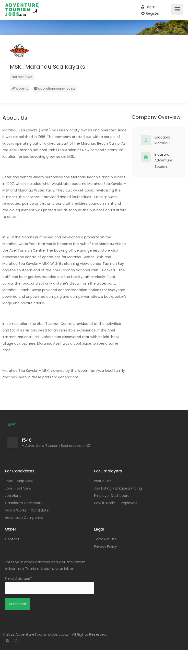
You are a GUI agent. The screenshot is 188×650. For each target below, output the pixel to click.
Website (22, 88)
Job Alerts (13, 495)
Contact (12, 539)
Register (152, 13)
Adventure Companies (24, 517)
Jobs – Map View (19, 481)
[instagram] (15, 641)
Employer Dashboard (111, 495)
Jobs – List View (18, 488)
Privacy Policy (105, 546)
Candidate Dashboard (24, 503)
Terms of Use (105, 539)
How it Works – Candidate (27, 510)
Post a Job (103, 481)
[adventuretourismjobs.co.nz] (23, 17)
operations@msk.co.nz (56, 88)
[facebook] (7, 641)
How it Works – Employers (115, 503)
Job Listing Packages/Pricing (118, 488)
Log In (150, 6)
